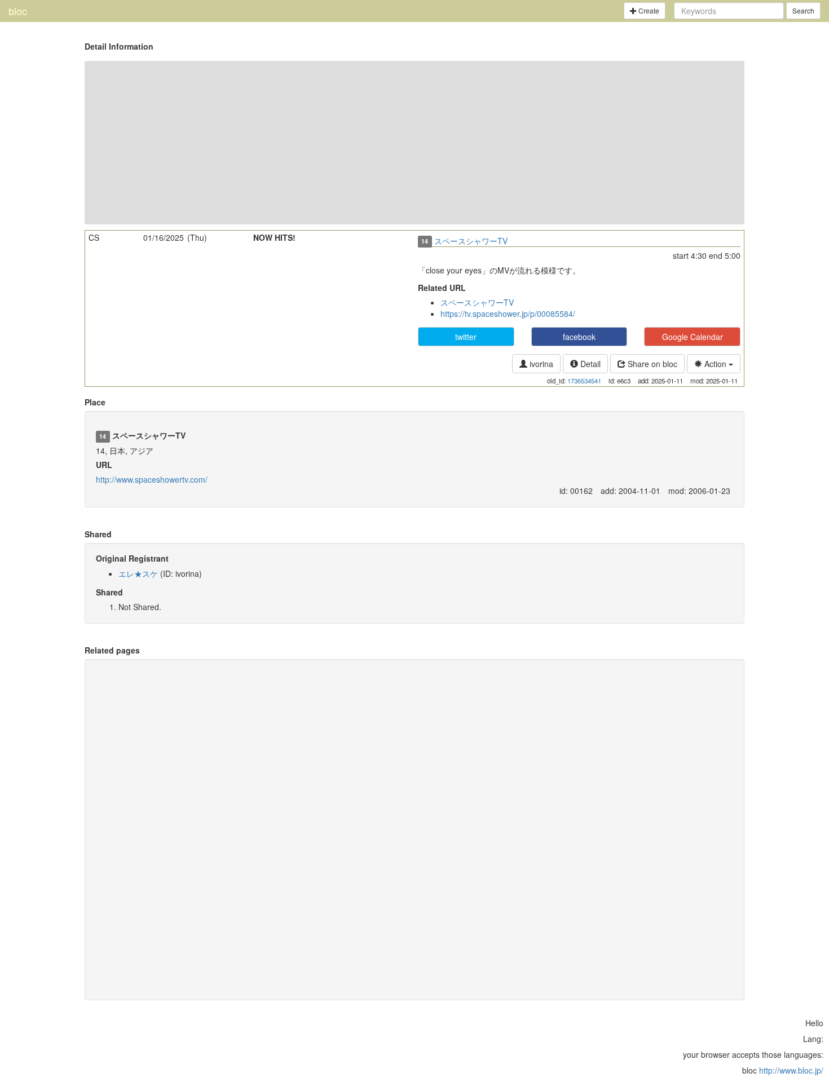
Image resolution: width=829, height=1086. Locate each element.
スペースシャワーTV (471, 240)
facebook (579, 336)
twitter (466, 336)
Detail (589, 363)
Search (803, 10)
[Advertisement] (414, 143)
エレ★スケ (138, 573)
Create (648, 10)
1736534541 (584, 380)
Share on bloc (651, 363)
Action (715, 363)
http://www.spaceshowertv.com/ (152, 479)
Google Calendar (692, 336)
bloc (17, 10)
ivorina (540, 363)
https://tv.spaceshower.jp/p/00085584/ (507, 313)
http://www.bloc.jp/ (791, 1070)
